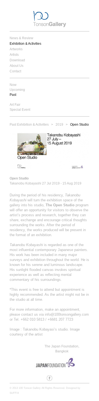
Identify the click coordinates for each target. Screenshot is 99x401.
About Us (16, 66)
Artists (14, 55)
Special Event (20, 110)
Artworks (16, 49)
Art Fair (15, 105)
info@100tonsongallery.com (67, 314)
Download (17, 60)
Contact (15, 71)
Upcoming (17, 90)
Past (13, 95)
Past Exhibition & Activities (29, 124)
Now (13, 85)
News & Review (21, 38)
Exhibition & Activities (25, 44)
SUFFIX (14, 393)
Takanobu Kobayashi (26, 245)
